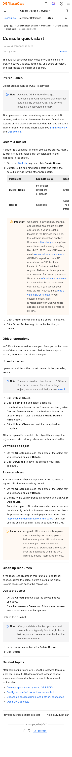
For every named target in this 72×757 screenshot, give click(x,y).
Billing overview (58, 127)
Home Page (8, 25)
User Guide (10, 18)
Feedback (41, 730)
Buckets (22, 163)
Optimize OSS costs (18, 701)
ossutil (61, 389)
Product (63, 51)
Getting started (61, 25)
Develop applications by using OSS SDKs (30, 687)
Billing (50, 18)
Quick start (11, 28)
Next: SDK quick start (58, 714)
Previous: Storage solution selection (22, 714)
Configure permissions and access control (30, 692)
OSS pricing (14, 131)
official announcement (53, 278)
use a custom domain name (49, 254)
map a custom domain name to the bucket (30, 518)
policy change (45, 242)
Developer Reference (30, 18)
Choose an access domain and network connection (35, 696)
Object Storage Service (27, 25)
